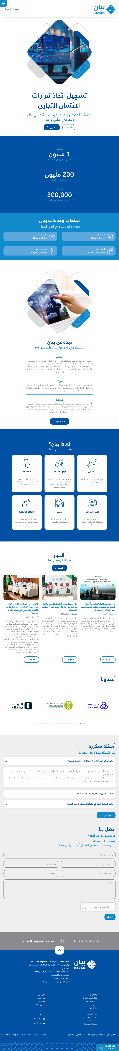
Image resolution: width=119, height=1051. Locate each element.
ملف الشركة (110, 1047)
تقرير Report (98, 236)
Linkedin (37, 1018)
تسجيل (53, 127)
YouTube (37, 1023)
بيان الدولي (40, 998)
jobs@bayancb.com (38, 941)
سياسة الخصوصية (91, 1024)
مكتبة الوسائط (92, 1001)
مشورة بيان (40, 1004)
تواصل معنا (93, 1008)
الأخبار (95, 1004)
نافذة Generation (96, 251)
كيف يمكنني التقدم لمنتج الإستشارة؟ (95, 793)
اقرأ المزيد (61, 421)
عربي (16, 9)
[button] (84, 723)
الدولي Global (40, 236)
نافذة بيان (41, 1001)
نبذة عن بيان (93, 994)
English (8, 9)
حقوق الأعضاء (92, 1014)
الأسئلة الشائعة (92, 1020)
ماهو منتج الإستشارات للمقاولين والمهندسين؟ (90, 761)
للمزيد (69, 127)
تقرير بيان (41, 994)
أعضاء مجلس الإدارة (90, 998)
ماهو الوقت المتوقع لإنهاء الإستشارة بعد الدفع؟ (90, 804)
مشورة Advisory (39, 251)
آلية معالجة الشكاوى (90, 1017)
